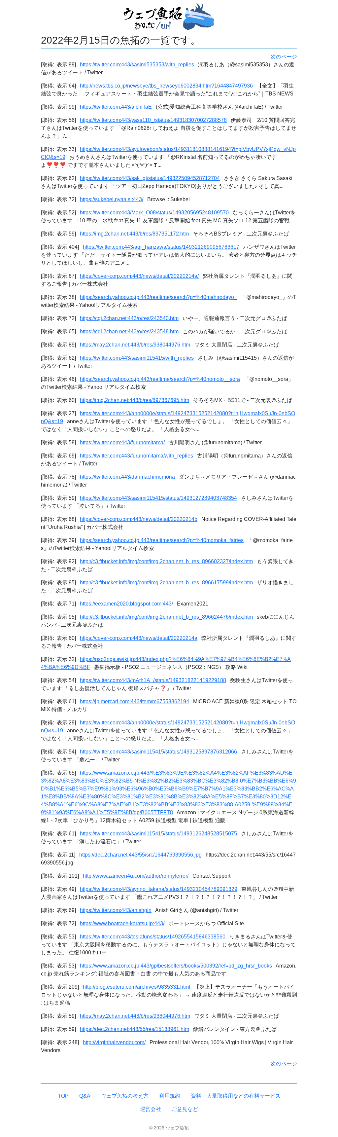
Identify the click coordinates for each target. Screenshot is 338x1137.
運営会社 (150, 1109)
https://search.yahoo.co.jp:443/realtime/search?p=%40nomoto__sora (160, 379)
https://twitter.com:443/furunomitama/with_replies (136, 455)
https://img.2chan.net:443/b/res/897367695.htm (134, 400)
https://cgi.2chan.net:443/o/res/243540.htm (129, 318)
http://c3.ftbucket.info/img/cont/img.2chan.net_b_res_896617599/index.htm (166, 582)
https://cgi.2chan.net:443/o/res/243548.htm (129, 331)
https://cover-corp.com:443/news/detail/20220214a (138, 638)
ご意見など (185, 1109)
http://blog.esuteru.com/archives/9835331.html (136, 987)
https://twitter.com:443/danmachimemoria (127, 477)
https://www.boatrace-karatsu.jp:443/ (122, 923)
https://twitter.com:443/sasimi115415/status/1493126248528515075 (158, 833)
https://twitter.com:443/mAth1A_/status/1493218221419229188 (153, 680)
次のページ (284, 56)
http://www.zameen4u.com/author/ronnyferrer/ (135, 876)
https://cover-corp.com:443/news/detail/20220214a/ (139, 276)
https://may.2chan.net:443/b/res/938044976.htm (135, 345)
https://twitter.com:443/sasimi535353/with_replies (137, 64)
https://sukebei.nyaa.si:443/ (111, 199)
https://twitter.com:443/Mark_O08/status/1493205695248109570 (154, 212)
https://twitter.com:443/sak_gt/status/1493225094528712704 (150, 178)
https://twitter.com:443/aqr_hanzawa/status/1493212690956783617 (161, 247)
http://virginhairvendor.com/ (114, 1042)
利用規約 (169, 1096)
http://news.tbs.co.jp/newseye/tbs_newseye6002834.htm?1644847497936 (166, 86)
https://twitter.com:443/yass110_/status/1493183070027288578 (153, 120)
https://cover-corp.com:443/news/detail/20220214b (138, 519)
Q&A (84, 1096)
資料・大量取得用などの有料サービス (236, 1096)
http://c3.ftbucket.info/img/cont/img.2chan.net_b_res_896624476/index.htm (166, 617)
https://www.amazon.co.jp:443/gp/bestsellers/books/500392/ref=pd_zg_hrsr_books (176, 966)
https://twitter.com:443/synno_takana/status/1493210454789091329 (158, 889)
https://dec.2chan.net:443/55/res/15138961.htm (134, 1029)
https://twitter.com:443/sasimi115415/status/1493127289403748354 (158, 498)
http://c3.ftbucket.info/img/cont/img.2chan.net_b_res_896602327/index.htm (166, 561)
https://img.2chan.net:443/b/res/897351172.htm (134, 234)
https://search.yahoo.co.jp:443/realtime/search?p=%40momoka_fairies (162, 540)
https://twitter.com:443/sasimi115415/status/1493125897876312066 (158, 751)
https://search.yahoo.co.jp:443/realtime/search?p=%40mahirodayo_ (158, 297)
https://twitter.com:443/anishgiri (116, 910)
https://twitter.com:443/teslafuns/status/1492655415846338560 (152, 936)
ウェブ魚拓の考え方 (125, 1096)
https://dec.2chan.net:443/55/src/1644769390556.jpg (140, 855)
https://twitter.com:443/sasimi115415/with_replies (137, 358)
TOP (63, 1096)
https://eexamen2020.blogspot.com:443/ (126, 603)
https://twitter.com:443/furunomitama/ (122, 442)
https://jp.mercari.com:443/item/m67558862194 (134, 701)
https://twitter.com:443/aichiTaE (116, 107)
